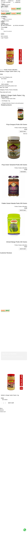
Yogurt (3, 18)
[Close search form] (1, 1)
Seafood (4, 16)
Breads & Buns (5, 20)
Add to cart (10, 81)
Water (3, 23)
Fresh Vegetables (6, 13)
